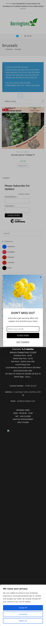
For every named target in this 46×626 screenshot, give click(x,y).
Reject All (23, 621)
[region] (23, 605)
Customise (23, 614)
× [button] (40, 277)
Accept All (23, 608)
